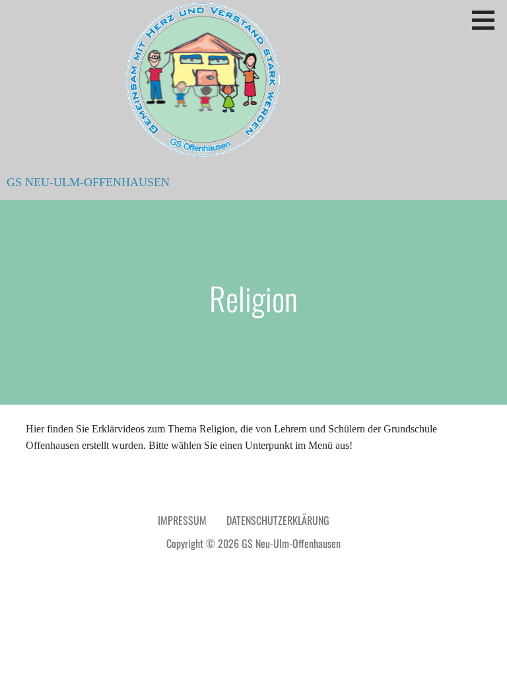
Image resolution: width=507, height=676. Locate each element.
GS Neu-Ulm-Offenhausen (88, 182)
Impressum (182, 520)
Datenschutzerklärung (277, 520)
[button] (488, 20)
